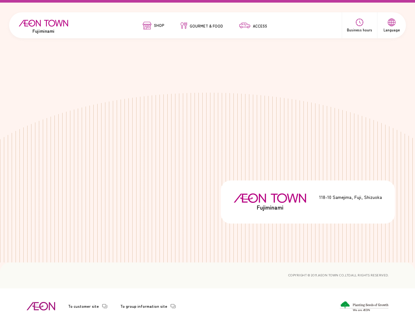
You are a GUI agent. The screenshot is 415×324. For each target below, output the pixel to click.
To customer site (83, 306)
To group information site (143, 306)
